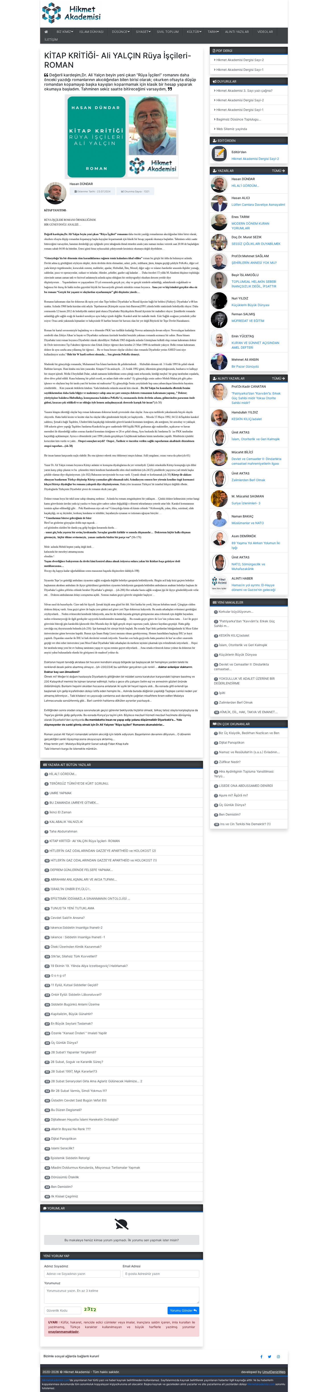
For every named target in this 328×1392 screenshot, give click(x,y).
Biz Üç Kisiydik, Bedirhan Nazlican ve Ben (247, 733)
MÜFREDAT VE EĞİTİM (248, 321)
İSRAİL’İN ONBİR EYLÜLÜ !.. (68, 889)
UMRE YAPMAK (59, 793)
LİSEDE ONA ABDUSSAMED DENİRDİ (244, 786)
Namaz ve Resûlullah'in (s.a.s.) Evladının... (247, 752)
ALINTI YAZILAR (237, 32)
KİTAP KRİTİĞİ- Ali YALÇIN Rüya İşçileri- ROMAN (83, 841)
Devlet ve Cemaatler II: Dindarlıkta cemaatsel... (241, 666)
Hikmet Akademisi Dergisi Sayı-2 (240, 60)
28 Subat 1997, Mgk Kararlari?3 (71, 1071)
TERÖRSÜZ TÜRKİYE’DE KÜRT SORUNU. (77, 783)
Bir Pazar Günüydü (245, 366)
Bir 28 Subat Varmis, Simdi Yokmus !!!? (76, 1091)
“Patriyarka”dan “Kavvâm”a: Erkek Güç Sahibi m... (244, 623)
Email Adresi (131, 1266)
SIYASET (142, 32)
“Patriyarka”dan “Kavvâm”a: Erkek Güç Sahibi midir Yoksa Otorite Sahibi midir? (256, 398)
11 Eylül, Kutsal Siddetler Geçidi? (72, 985)
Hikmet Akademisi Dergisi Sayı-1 (240, 69)
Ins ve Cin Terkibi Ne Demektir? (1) (243, 824)
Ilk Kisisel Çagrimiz (62, 1196)
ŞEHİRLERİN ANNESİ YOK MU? (254, 263)
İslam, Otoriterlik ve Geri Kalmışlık (256, 439)
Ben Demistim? (59, 1186)
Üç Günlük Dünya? (62, 1042)
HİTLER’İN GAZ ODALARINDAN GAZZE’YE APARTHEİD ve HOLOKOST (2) (101, 851)
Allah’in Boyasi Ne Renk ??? (68, 1129)
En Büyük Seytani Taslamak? (69, 1023)
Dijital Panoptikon (61, 1138)
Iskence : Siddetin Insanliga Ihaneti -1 (75, 937)
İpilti (220, 693)
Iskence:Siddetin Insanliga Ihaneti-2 (74, 927)
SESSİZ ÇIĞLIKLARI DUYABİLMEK (256, 244)
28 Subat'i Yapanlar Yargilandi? (71, 1052)
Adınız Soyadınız (56, 1266)
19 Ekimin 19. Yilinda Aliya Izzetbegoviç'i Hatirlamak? (87, 966)
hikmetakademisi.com (55, 1380)
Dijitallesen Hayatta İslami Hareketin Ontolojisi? (82, 1119)
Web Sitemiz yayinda (231, 129)
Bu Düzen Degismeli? (64, 1110)
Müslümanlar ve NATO (248, 523)
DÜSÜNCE (119, 32)
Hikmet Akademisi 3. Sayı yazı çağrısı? (244, 90)
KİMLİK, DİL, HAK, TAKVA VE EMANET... (246, 712)
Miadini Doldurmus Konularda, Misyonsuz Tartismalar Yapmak (93, 1167)
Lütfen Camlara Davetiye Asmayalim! (258, 204)
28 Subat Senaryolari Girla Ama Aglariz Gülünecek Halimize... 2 (94, 1081)
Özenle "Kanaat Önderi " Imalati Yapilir (76, 1033)
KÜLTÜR (193, 32)
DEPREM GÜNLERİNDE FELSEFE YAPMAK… (79, 870)
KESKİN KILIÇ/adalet (247, 419)
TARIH (212, 32)
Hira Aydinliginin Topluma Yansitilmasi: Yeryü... (244, 773)
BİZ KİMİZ (64, 32)
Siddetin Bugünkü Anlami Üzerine (73, 1004)
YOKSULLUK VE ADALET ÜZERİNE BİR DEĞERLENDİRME (244, 681)
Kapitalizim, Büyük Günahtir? (69, 1014)
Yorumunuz (52, 1283)
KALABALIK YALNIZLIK (64, 822)
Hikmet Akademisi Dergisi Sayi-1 (240, 110)
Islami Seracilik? (60, 1148)
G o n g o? (56, 975)
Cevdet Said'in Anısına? (65, 918)
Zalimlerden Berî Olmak (248, 480)
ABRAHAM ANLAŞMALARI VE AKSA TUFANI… (81, 879)
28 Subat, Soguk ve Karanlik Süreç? (74, 1062)
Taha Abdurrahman (61, 831)
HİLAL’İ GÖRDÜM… (61, 774)
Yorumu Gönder (181, 1310)
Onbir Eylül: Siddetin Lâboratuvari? (74, 994)
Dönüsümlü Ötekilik (62, 1177)
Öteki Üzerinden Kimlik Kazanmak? (74, 946)
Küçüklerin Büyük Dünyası (250, 305)
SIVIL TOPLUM (168, 32)
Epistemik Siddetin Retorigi (68, 1158)
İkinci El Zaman (58, 812)
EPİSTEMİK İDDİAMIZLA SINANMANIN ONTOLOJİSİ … (88, 898)
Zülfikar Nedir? (228, 762)
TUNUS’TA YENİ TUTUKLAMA (70, 908)
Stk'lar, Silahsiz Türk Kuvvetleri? (71, 956)
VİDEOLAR (265, 32)
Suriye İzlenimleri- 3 (246, 503)
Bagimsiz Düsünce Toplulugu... (238, 119)
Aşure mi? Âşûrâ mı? (231, 795)
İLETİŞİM (51, 39)
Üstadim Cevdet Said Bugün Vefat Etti (76, 1100)
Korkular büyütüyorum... (234, 611)
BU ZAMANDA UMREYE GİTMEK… (72, 802)
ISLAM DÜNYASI (91, 32)
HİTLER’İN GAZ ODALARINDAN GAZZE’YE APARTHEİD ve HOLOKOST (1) (101, 860)
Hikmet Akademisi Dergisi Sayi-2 (240, 100)
